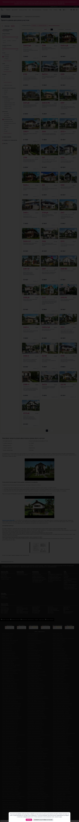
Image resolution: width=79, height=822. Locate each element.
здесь (60, 817)
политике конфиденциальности (25, 817)
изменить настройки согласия (43, 819)
